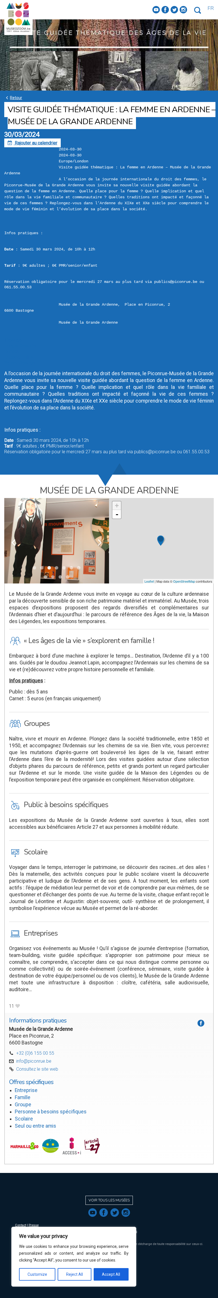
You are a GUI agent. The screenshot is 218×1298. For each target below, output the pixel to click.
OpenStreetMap (184, 581)
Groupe (23, 1104)
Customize (37, 1274)
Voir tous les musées (109, 1200)
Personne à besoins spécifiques (51, 1112)
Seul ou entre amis (35, 1126)
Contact (20, 1225)
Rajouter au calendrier (32, 143)
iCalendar (13, 340)
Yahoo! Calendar (20, 363)
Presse (34, 1225)
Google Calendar (20, 345)
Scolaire (24, 1119)
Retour (13, 97)
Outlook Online (18, 357)
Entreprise (26, 1090)
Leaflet (149, 581)
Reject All (74, 1274)
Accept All (111, 1274)
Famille (22, 1097)
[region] (73, 1257)
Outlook (12, 351)
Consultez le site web (37, 1069)
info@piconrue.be (33, 1061)
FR (210, 8)
